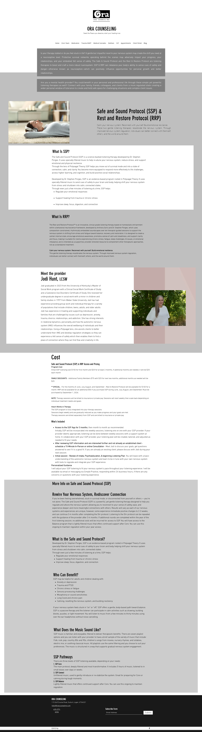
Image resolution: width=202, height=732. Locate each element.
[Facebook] (149, 728)
